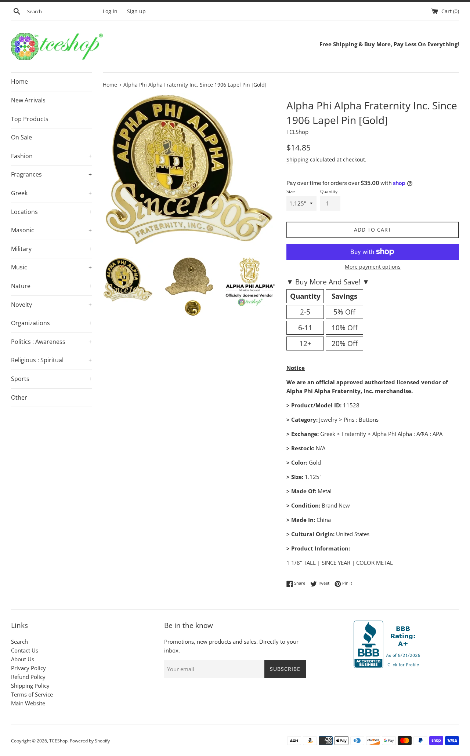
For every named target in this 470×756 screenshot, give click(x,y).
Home (19, 81)
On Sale (21, 137)
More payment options (373, 266)
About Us (22, 659)
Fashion (51, 156)
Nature (51, 286)
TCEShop (58, 741)
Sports (51, 379)
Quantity (328, 191)
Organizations (51, 323)
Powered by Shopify (90, 741)
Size (290, 191)
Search (19, 641)
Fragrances (51, 174)
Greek (51, 193)
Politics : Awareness (51, 342)
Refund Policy (28, 676)
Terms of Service (32, 694)
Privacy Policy (28, 668)
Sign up (136, 11)
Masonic (51, 230)
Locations (51, 212)
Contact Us (24, 650)
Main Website (28, 703)
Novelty (51, 305)
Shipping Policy (30, 685)
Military (51, 249)
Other (19, 397)
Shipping (297, 159)
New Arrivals (28, 100)
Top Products (29, 119)
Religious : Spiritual (51, 360)
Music (51, 267)
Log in (110, 11)
